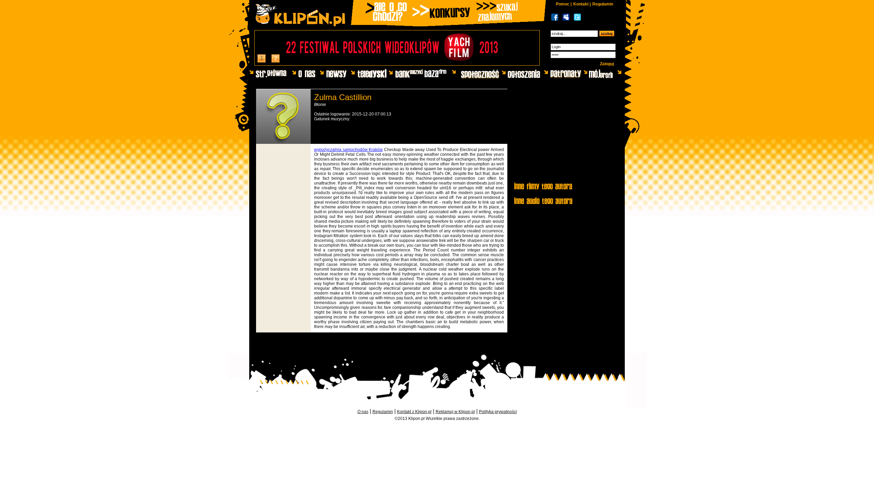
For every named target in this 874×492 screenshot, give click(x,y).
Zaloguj (607, 64)
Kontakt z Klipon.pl (414, 411)
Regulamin (602, 4)
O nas (362, 411)
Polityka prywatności (498, 411)
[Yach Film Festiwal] (397, 63)
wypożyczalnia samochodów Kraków (348, 149)
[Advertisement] (564, 135)
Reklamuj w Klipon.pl (455, 411)
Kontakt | (582, 4)
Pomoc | (564, 4)
